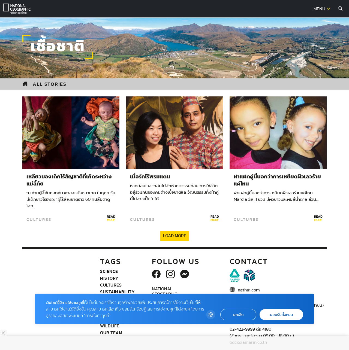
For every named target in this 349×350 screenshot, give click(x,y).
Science (109, 271)
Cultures (39, 220)
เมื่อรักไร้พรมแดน (150, 176)
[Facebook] (156, 274)
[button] (340, 9)
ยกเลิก (238, 315)
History (109, 278)
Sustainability (117, 291)
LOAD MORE (174, 236)
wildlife (109, 325)
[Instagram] (170, 274)
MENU (320, 9)
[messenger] (184, 274)
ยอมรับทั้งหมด (281, 315)
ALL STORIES (50, 84)
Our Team (111, 332)
